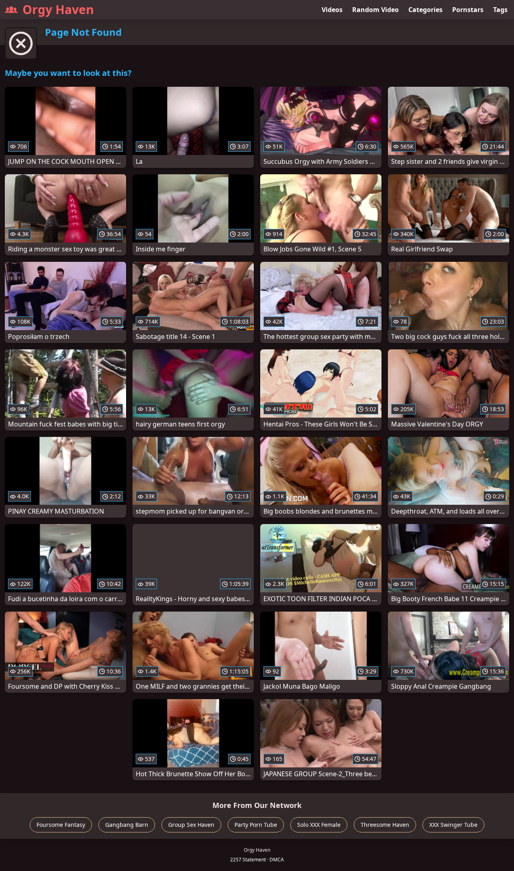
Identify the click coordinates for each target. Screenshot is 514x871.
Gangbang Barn (126, 824)
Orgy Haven (58, 9)
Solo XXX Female (319, 824)
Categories (425, 9)
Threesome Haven (385, 824)
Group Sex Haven (191, 824)
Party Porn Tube (256, 824)
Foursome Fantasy (61, 824)
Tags (500, 9)
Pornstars (467, 9)
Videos (332, 9)
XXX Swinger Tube (453, 824)
